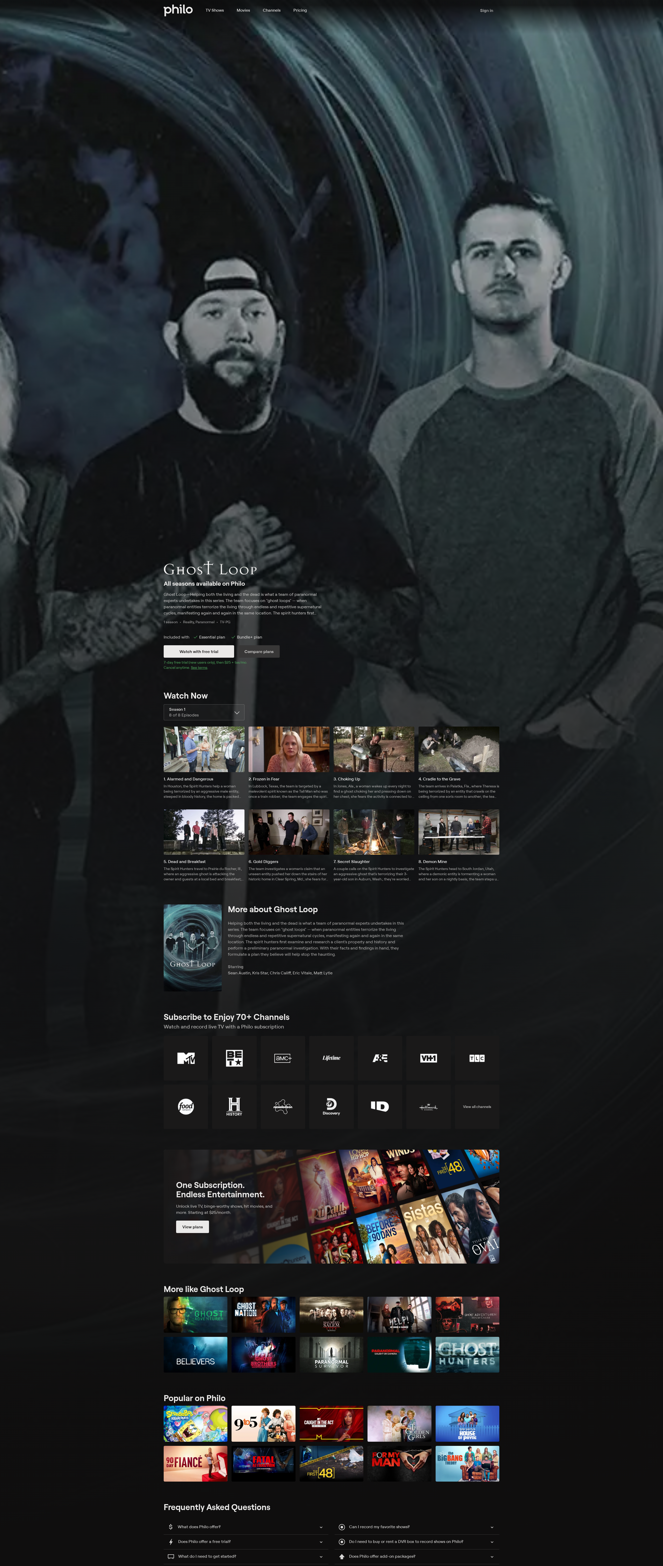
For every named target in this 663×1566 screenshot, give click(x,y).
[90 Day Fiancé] (195, 1464)
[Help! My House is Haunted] (399, 1315)
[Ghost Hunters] (467, 1355)
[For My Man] (399, 1464)
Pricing (300, 10)
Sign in (486, 10)
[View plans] (331, 1207)
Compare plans (258, 651)
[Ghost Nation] (263, 1315)
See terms (199, 667)
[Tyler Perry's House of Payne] (467, 1424)
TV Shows (215, 10)
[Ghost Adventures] (195, 1315)
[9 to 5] (263, 1424)
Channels (271, 10)
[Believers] (195, 1355)
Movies (243, 10)
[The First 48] (331, 1464)
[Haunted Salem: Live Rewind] (331, 1315)
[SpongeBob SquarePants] (195, 1424)
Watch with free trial (198, 651)
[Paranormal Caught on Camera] (399, 1355)
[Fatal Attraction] (263, 1464)
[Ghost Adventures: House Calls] (467, 1315)
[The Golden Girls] (399, 1424)
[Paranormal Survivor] (331, 1355)
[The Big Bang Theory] (467, 1464)
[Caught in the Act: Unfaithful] (331, 1424)
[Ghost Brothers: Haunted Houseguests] (263, 1355)
